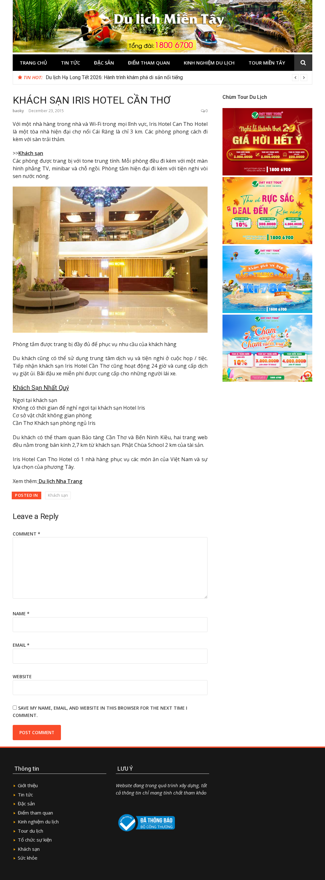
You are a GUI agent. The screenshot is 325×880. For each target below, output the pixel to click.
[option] (176, 77)
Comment (26, 534)
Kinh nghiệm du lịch (209, 62)
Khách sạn (30, 153)
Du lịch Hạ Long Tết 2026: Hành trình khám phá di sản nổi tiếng (114, 77)
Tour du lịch (30, 831)
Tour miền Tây (267, 62)
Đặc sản (104, 62)
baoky (18, 110)
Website (22, 676)
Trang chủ (33, 62)
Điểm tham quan (149, 62)
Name (21, 614)
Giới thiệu (28, 785)
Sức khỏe (27, 858)
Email (21, 645)
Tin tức (70, 62)
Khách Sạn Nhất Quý (41, 388)
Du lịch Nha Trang (59, 481)
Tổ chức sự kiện (35, 839)
